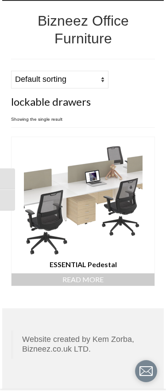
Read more (83, 279)
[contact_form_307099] (146, 371)
